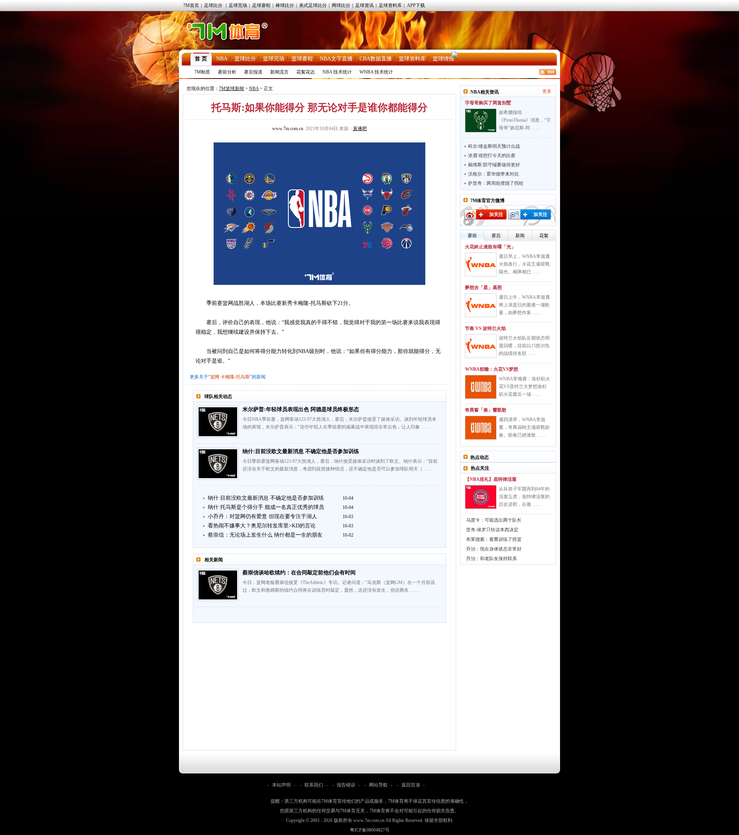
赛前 (472, 235)
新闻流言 (279, 72)
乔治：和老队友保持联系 (491, 558)
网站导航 (378, 785)
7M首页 (191, 5)
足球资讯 (364, 5)
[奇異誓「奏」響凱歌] (481, 428)
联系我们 (313, 785)
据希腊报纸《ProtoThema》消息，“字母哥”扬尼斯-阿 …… (525, 120)
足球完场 (238, 5)
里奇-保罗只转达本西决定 (492, 529)
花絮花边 (305, 72)
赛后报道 (253, 72)
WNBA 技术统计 (376, 72)
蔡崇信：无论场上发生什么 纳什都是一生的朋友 (265, 535)
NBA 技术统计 (337, 72)
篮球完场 (273, 59)
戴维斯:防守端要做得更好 (494, 164)
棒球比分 (285, 5)
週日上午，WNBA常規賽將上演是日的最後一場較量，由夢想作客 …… (524, 305)
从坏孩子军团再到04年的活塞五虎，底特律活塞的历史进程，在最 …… (524, 496)
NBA (221, 59)
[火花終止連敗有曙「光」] (481, 264)
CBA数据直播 (375, 59)
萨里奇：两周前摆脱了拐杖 (495, 183)
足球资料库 (390, 5)
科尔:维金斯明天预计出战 (494, 146)
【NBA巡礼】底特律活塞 (491, 479)
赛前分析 (227, 72)
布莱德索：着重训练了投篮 (494, 539)
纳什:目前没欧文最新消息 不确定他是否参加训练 (300, 451)
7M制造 (202, 72)
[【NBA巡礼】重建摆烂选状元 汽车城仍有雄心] (481, 497)
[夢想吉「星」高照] (481, 305)
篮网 (214, 377)
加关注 (496, 214)
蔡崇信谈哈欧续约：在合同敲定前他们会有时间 (299, 573)
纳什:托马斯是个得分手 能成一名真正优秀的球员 (266, 507)
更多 (547, 91)
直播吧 (360, 128)
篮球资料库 (412, 59)
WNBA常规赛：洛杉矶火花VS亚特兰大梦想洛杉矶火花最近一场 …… (524, 386)
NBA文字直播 (336, 59)
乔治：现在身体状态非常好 (494, 549)
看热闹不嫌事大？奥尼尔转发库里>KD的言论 (262, 526)
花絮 (543, 235)
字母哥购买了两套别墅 (488, 102)
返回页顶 (410, 785)
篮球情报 (443, 59)
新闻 (520, 235)
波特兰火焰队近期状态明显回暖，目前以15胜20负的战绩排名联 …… (524, 345)
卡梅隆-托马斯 (235, 377)
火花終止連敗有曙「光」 (490, 246)
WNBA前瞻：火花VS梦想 (491, 369)
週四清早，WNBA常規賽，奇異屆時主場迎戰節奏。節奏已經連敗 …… (524, 427)
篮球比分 (245, 59)
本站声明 (281, 785)
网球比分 (341, 5)
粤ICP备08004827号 (370, 830)
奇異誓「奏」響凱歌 (486, 410)
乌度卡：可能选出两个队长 (494, 520)
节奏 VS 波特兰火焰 (485, 328)
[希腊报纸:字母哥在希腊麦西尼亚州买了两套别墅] (481, 120)
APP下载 (416, 5)
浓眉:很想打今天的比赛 (491, 155)
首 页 (201, 59)
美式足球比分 (313, 5)
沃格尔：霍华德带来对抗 (493, 174)
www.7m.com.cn (287, 128)
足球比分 (213, 5)
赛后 (496, 235)
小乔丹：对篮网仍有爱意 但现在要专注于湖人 (262, 516)
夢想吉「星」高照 (483, 287)
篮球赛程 (302, 59)
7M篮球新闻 (231, 88)
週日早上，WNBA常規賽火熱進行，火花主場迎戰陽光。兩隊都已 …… (524, 264)
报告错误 (346, 785)
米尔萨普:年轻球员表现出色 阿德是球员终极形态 (300, 409)
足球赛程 (261, 5)
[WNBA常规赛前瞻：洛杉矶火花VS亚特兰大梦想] (481, 387)
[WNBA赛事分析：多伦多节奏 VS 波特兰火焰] (481, 346)
